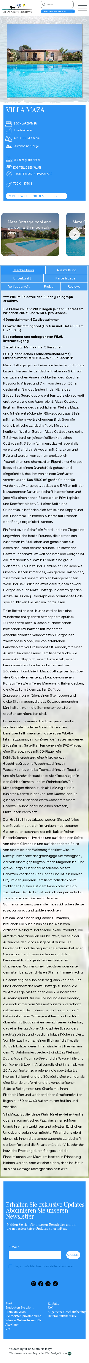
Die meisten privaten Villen (23, 1316)
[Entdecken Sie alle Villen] (39, 1308)
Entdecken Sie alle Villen (19, 1307)
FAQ (51, 1308)
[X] (55, 1283)
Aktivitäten (12, 1324)
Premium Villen (15, 1312)
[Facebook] (40, 1283)
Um (7, 1328)
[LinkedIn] (48, 1283)
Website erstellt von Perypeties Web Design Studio (38, 1353)
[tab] (23, 270)
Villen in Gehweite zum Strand (24, 1320)
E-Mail (14, 1247)
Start (8, 1303)
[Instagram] (33, 1283)
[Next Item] (74, 234)
